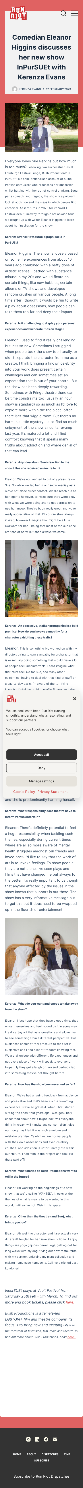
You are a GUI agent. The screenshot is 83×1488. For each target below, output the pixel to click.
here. (70, 1302)
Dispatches (50, 1454)
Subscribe (41, 1460)
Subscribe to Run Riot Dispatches (41, 1476)
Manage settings (41, 781)
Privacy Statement (52, 792)
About (31, 1454)
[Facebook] (46, 1439)
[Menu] (74, 13)
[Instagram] (28, 1439)
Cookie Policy (24, 792)
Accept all (41, 754)
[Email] (55, 1439)
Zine (67, 1454)
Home (17, 1454)
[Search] (63, 13)
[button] (74, 698)
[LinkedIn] (37, 1439)
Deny (41, 768)
